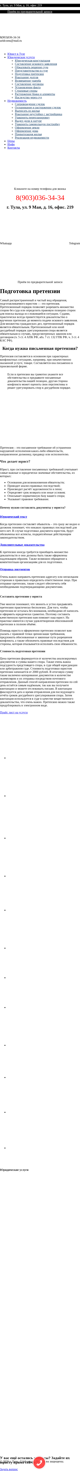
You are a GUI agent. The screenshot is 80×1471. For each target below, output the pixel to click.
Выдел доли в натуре (28, 120)
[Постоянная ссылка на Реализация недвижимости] (35, 1147)
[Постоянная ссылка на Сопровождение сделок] (35, 757)
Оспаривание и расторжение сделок (38, 107)
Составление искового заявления (36, 64)
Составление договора (29, 84)
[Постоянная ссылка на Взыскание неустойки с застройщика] (35, 876)
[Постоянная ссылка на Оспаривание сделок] (35, 795)
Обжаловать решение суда (31, 67)
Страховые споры (26, 90)
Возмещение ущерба (28, 80)
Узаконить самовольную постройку (37, 124)
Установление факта (28, 87)
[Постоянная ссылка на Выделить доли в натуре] (35, 948)
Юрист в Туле (16, 53)
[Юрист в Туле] (20, 34)
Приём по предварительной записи (29, 11)
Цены (11, 141)
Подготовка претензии (29, 74)
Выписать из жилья (27, 110)
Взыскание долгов (26, 77)
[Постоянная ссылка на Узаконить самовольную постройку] (35, 977)
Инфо (11, 144)
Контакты (13, 147)
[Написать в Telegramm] (40, 275)
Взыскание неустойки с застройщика (38, 114)
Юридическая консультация (32, 60)
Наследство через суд (28, 97)
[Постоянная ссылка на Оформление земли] (35, 1007)
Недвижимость (17, 100)
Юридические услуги (21, 57)
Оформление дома (26, 130)
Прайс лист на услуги (14, 712)
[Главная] (28, 182)
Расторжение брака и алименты (35, 94)
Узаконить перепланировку (32, 117)
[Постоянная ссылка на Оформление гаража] (35, 1045)
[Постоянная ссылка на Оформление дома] (35, 1077)
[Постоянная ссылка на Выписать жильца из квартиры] (35, 838)
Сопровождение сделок (30, 104)
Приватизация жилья (28, 134)
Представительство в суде (31, 70)
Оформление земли (27, 127)
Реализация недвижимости (32, 137)
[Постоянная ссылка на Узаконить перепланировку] (35, 910)
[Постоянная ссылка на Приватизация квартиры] (35, 1112)
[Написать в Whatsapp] (40, 243)
